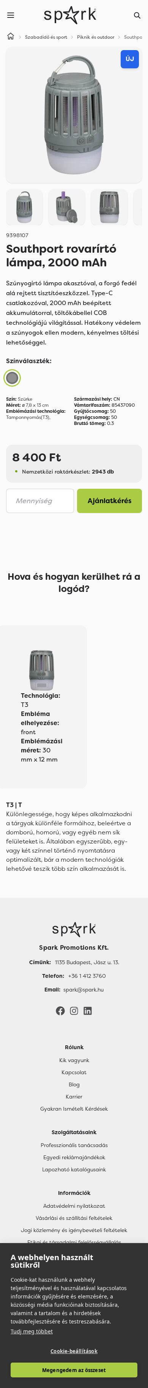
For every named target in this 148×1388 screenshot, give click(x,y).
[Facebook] (60, 1010)
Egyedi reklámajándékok (74, 1157)
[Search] (137, 15)
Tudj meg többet (32, 1331)
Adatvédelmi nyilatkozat (74, 1205)
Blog (74, 1084)
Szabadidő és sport (46, 37)
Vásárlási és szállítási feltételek (74, 1218)
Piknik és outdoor (95, 37)
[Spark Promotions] (70, 15)
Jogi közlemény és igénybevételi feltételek (74, 1230)
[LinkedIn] (87, 1010)
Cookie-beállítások (74, 1351)
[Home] (10, 37)
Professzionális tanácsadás (74, 1145)
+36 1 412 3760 (87, 976)
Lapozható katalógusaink (74, 1169)
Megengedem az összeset (74, 1370)
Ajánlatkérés (110, 500)
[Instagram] (74, 1010)
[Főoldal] (74, 929)
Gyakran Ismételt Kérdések (74, 1108)
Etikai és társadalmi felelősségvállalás (74, 1242)
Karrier (74, 1096)
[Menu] (10, 15)
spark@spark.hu (83, 989)
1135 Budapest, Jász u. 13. (87, 962)
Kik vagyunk (74, 1060)
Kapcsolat (74, 1072)
